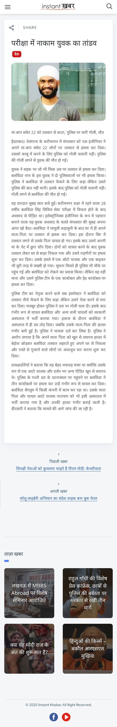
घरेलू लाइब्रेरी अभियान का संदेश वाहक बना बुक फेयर (58, 498)
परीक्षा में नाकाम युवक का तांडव (54, 43)
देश (16, 54)
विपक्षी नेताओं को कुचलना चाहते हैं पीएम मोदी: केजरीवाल (58, 468)
